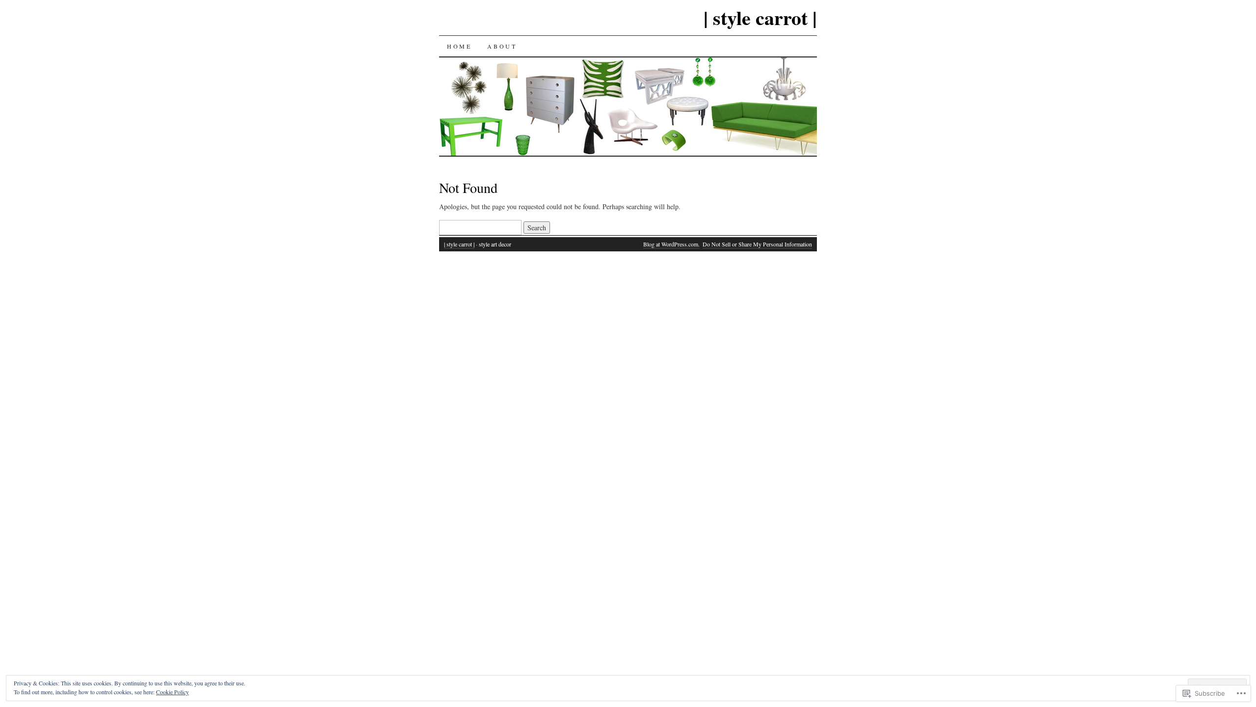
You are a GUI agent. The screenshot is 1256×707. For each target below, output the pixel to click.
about (502, 46)
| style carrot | (760, 17)
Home (459, 46)
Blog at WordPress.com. (671, 244)
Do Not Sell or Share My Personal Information (757, 244)
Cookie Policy (172, 692)
